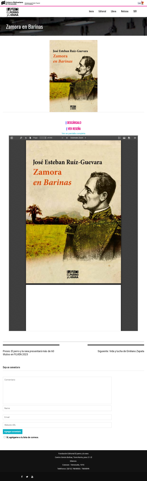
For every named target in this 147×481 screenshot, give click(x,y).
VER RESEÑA (74, 128)
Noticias (124, 11)
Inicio (91, 11)
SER (135, 11)
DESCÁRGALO (74, 122)
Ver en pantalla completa (73, 133)
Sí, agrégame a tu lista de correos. (22, 437)
